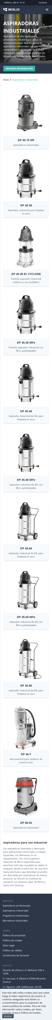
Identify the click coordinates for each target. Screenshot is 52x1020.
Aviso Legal (8, 945)
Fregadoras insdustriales (16, 915)
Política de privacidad (14, 935)
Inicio (6, 79)
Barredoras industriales (15, 920)
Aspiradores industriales (16, 910)
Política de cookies (12, 940)
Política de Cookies (31, 1012)
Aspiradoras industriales (25, 79)
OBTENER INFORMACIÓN (19, 68)
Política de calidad (12, 950)
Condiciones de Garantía (16, 955)
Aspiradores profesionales (17, 905)
